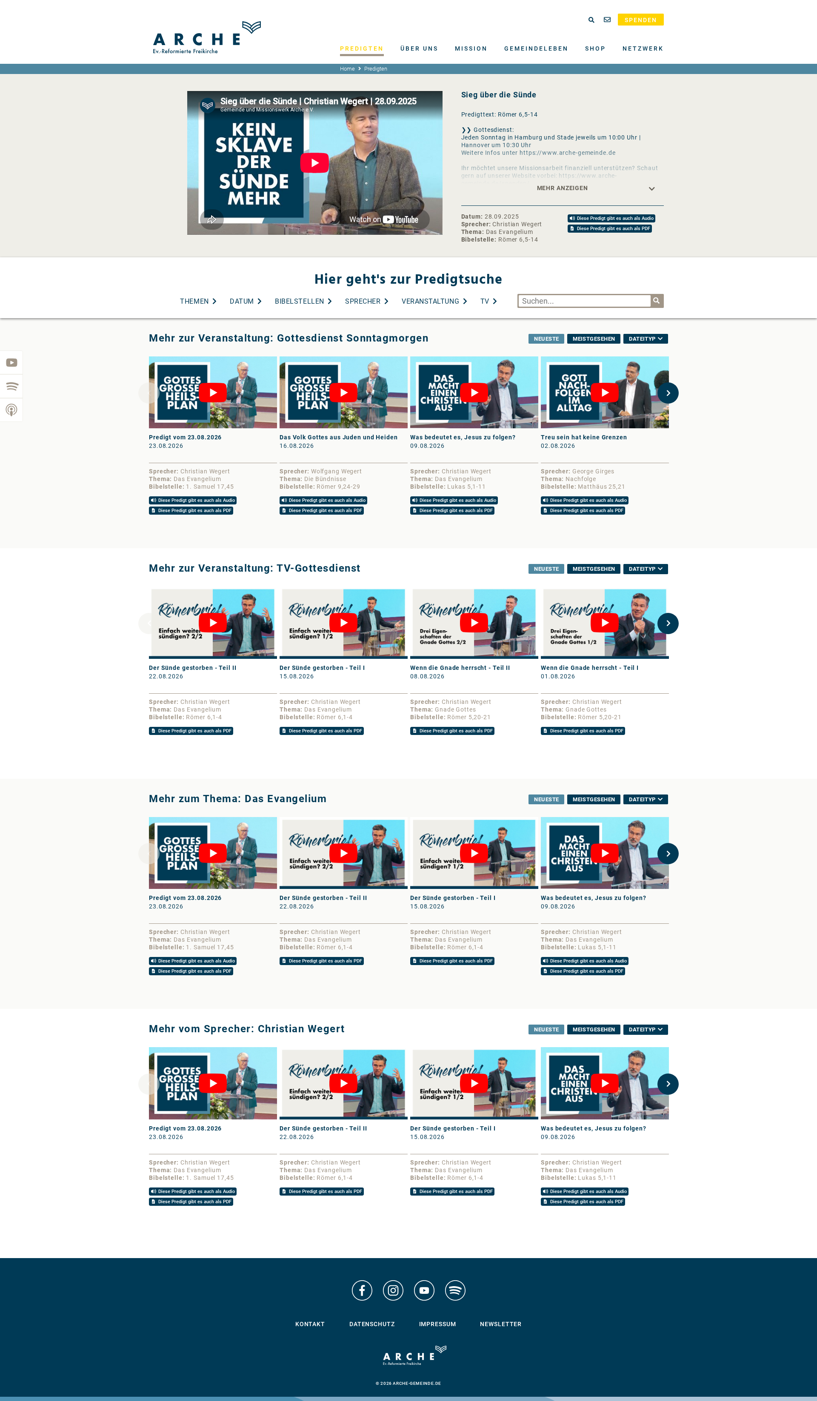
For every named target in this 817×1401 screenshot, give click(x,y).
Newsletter (501, 1324)
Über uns (419, 48)
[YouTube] (11, 362)
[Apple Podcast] (11, 410)
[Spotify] (11, 386)
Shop (595, 48)
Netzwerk (643, 48)
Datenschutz (372, 1324)
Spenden (641, 20)
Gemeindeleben (536, 48)
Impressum (437, 1324)
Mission (471, 48)
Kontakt (310, 1324)
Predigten (362, 48)
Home (347, 68)
